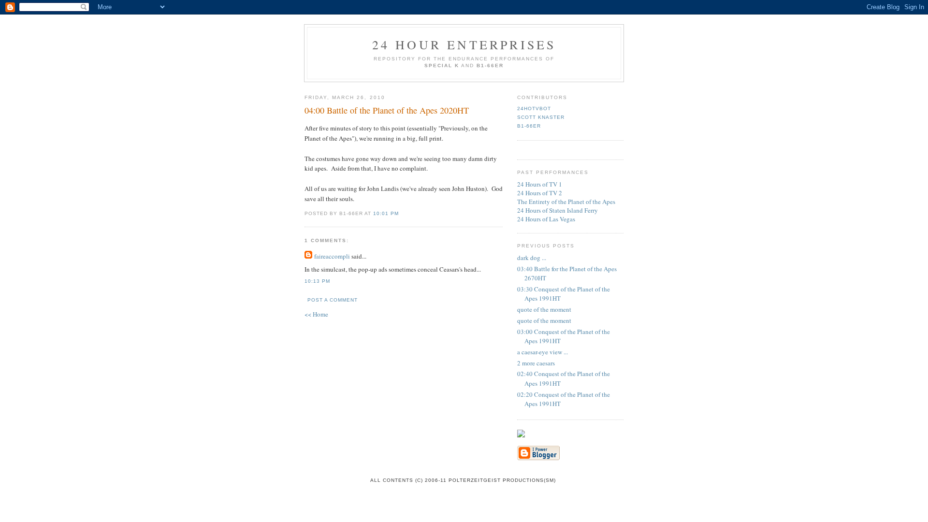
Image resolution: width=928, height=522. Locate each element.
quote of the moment (544, 309)
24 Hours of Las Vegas (546, 219)
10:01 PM (386, 213)
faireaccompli (332, 256)
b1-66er (529, 126)
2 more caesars (536, 363)
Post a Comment (332, 300)
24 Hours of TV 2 (539, 192)
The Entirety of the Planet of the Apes (566, 201)
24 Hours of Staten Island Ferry (557, 210)
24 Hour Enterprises (464, 44)
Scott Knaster (541, 117)
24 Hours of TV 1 (539, 184)
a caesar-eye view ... (542, 352)
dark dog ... (531, 257)
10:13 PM (317, 281)
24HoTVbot (534, 108)
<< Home (316, 314)
